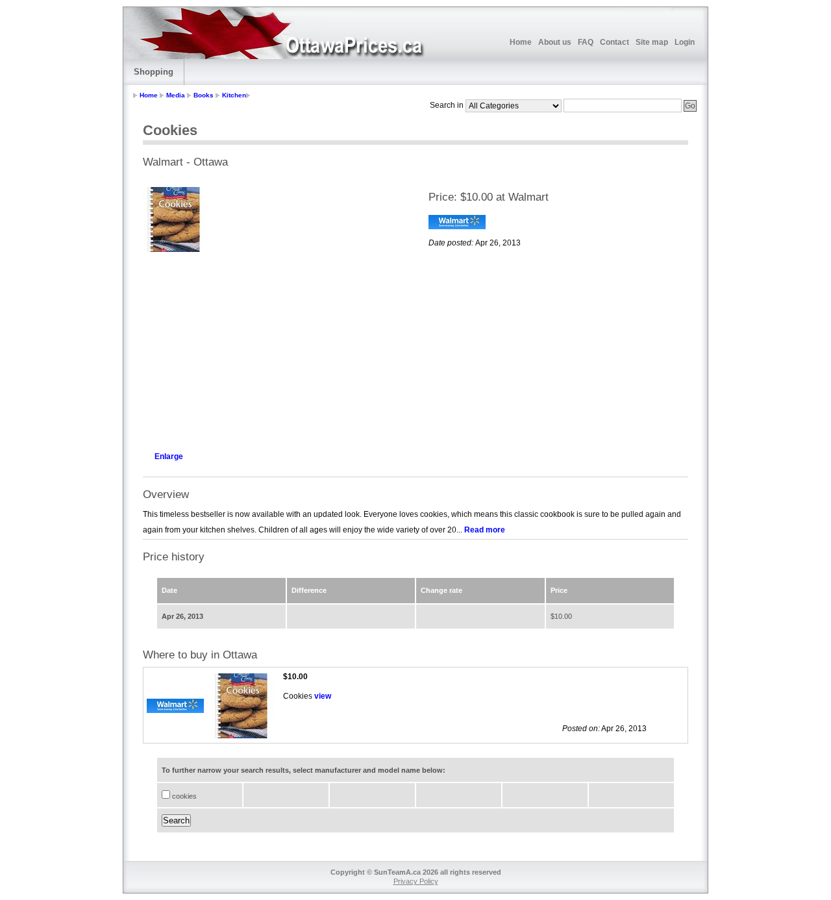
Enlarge (169, 456)
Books (203, 95)
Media (175, 95)
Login (685, 42)
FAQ (585, 42)
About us (554, 42)
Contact (614, 42)
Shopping (153, 72)
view (322, 696)
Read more (484, 529)
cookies (183, 796)
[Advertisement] (273, 348)
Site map (652, 42)
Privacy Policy (415, 881)
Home (521, 42)
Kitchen (234, 95)
